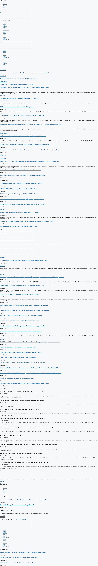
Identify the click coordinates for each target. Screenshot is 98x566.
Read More (2, 95)
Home (4, 2)
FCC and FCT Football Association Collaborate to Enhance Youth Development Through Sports (26, 221)
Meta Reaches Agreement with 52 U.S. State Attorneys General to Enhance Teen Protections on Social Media (29, 149)
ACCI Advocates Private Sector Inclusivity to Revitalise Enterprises (18, 78)
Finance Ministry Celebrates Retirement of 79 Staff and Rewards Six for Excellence (22, 204)
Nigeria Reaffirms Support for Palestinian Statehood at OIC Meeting (19, 98)
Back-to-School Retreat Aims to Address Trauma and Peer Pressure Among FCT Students (24, 144)
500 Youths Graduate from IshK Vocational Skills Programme (17, 107)
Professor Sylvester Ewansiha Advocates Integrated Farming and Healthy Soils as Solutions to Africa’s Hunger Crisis (32, 277)
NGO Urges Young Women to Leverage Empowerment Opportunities (21, 453)
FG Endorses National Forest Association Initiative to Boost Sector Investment (24, 462)
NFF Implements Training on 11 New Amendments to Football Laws (18, 226)
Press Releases (6, 30)
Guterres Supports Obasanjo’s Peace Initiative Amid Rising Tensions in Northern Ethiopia (24, 499)
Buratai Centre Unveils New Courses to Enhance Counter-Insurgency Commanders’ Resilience (25, 72)
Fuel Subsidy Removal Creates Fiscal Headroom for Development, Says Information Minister (28, 444)
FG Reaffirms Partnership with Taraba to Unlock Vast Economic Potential (22, 418)
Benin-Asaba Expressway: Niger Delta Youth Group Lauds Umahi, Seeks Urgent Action (24, 305)
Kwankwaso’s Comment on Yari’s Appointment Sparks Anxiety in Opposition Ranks (23, 326)
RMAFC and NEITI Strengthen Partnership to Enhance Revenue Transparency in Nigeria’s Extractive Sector (30, 161)
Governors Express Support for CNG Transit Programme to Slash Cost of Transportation (24, 310)
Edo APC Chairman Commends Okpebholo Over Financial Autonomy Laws (21, 315)
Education (5, 26)
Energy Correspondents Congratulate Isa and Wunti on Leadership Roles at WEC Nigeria (24, 87)
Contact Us (5, 5)
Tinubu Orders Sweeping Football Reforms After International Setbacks (19, 212)
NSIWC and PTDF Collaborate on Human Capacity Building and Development (22, 199)
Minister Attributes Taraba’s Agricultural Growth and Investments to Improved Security (26, 427)
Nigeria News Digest (22, 519)
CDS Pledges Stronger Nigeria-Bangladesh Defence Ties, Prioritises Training (21, 183)
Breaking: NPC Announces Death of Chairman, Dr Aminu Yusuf (17, 562)
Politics (4, 25)
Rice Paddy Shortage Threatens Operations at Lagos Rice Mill (17, 505)
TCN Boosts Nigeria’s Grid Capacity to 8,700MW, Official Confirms (18, 194)
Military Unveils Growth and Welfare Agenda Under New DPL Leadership (22, 400)
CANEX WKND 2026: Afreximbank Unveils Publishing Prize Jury (18, 188)
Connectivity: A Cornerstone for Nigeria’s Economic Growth (16, 84)
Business (4, 24)
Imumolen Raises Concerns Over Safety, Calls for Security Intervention (19, 320)
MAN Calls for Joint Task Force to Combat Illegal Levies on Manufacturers (20, 170)
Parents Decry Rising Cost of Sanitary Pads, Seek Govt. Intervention (18, 557)
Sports (4, 28)
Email (1, 515)
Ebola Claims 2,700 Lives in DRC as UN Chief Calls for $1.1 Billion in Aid (22, 391)
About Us (5, 4)
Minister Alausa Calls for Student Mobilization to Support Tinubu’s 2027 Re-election (23, 136)
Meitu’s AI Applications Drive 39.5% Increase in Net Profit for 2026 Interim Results (22, 175)
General (4, 22)
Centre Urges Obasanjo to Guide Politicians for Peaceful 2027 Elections (19, 294)
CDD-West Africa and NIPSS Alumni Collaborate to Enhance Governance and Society (23, 260)
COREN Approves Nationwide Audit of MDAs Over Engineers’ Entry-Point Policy (22, 115)
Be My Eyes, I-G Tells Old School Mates (12, 436)
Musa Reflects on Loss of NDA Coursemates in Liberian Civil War (20, 409)
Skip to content (3, 0)
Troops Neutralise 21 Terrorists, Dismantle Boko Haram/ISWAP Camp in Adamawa (23, 552)
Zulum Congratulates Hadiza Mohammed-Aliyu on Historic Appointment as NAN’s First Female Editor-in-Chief (30, 124)
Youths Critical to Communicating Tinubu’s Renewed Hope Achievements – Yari (22, 285)
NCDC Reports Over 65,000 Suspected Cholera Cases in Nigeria (17, 231)
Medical (4, 27)
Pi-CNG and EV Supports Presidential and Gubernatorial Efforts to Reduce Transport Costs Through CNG (29, 367)
